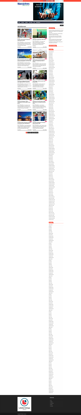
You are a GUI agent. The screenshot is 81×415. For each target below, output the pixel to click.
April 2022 (50, 125)
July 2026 (50, 53)
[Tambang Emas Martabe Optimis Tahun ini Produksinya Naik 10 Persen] (40, 53)
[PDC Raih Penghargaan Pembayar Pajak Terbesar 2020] (40, 116)
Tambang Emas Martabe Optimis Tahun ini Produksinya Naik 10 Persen (39, 60)
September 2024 (51, 84)
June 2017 (50, 208)
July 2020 (50, 155)
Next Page (36, 132)
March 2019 (50, 178)
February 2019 (51, 179)
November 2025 (51, 64)
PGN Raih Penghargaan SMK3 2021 (39, 39)
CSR (34, 22)
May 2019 (50, 175)
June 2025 (50, 71)
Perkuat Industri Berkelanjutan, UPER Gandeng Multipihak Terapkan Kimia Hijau (30, 0)
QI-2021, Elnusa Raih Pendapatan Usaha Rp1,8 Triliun (24, 40)
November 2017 (51, 201)
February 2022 (51, 128)
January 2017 (51, 215)
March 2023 (50, 283)
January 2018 (51, 198)
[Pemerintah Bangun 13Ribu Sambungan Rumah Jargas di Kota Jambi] (25, 95)
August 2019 (50, 171)
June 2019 (50, 347)
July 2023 (50, 104)
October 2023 (51, 273)
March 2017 (50, 212)
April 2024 (50, 91)
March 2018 (50, 195)
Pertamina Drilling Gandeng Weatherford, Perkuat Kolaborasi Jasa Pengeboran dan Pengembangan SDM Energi (56, 31)
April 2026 (50, 57)
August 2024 (50, 85)
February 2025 (51, 77)
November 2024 (51, 81)
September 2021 (51, 135)
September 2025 (51, 67)
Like (46, 38)
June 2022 (50, 122)
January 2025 (51, 78)
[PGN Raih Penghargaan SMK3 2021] (40, 33)
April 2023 (50, 108)
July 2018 (50, 189)
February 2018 (51, 196)
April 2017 (50, 384)
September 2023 (51, 101)
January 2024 (51, 95)
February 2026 (51, 60)
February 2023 (51, 111)
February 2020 (51, 162)
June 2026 (50, 54)
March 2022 (50, 127)
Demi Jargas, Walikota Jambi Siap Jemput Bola (39, 81)
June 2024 (50, 88)
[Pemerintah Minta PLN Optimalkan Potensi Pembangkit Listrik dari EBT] (25, 53)
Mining (22, 22)
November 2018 (51, 357)
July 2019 (50, 172)
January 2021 (51, 320)
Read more (19, 67)
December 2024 (51, 80)
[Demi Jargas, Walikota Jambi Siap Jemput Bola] (40, 74)
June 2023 (50, 105)
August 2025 (50, 68)
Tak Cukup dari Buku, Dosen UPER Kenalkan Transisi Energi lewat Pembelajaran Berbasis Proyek (55, 37)
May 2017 (50, 209)
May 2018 (50, 192)
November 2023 (51, 98)
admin (19, 41)
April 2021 (50, 142)
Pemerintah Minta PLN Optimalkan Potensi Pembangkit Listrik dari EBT (24, 60)
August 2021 (50, 310)
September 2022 (51, 118)
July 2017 (50, 206)
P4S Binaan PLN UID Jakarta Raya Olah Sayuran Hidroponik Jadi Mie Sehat (39, 102)
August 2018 (50, 188)
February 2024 (51, 94)
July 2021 (50, 138)
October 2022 (51, 117)
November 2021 (51, 132)
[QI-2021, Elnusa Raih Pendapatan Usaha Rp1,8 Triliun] (25, 33)
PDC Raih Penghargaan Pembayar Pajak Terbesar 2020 (39, 123)
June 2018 (50, 191)
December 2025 (51, 236)
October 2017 (51, 202)
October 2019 (51, 168)
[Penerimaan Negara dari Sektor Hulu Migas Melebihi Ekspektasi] (25, 74)
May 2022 (50, 124)
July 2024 (50, 87)
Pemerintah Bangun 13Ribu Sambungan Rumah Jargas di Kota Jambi (24, 102)
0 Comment (30, 67)
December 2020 (51, 148)
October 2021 (51, 134)
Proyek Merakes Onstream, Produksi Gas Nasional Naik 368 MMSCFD (24, 123)
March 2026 (50, 58)
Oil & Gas (30, 22)
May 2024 (50, 90)
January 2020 (51, 164)
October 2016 (51, 219)
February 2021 (51, 145)
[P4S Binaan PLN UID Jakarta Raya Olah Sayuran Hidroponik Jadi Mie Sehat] (40, 95)
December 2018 (51, 182)
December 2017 (51, 199)
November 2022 (51, 115)
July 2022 (50, 121)
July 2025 (50, 70)
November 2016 (51, 218)
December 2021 (51, 131)
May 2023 (50, 107)
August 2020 (50, 154)
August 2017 (50, 205)
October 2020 (51, 151)
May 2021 (50, 141)
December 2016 (51, 216)
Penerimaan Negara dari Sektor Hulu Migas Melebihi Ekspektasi (24, 81)
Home (19, 22)
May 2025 (50, 246)
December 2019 (51, 165)
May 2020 (50, 158)
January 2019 (51, 181)
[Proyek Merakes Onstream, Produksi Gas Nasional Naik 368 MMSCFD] (25, 116)
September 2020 (51, 152)
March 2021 (50, 144)
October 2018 (51, 185)
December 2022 (51, 114)
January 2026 (51, 61)
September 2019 (51, 169)
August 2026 (50, 51)
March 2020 (50, 161)
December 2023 (51, 97)
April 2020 (50, 159)
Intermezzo (38, 22)
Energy (26, 22)
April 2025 (50, 74)
